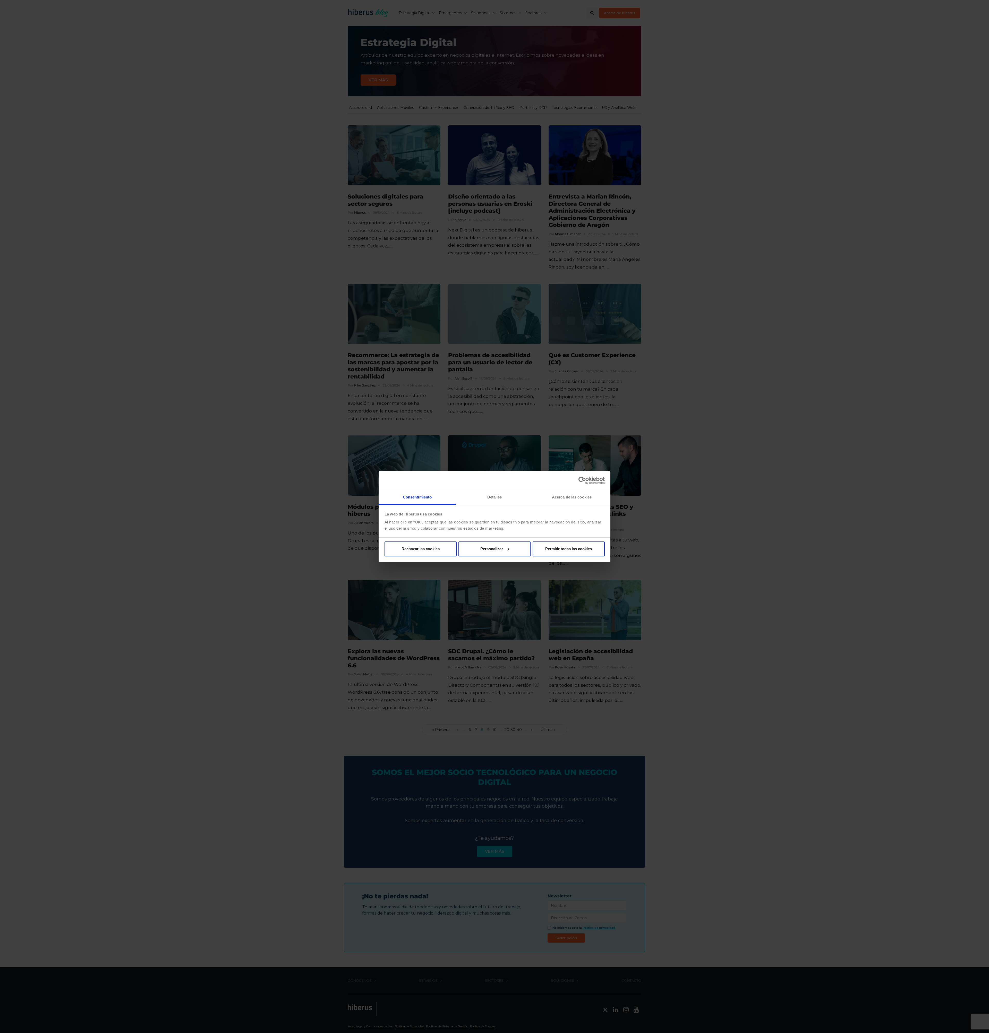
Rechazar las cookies (421, 549)
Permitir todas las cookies (568, 549)
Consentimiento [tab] (417, 497)
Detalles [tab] (494, 497)
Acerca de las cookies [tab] (572, 497)
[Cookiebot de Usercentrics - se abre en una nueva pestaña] (582, 480)
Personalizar (491, 549)
